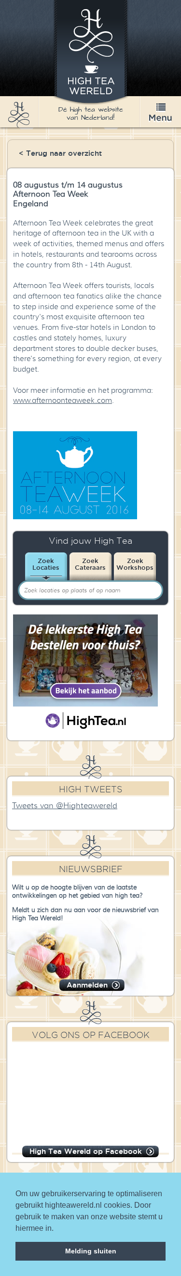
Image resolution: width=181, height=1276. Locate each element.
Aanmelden (87, 985)
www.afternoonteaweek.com (62, 400)
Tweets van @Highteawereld (64, 806)
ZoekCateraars (90, 564)
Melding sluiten (90, 1251)
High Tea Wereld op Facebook (85, 1151)
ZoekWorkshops (134, 564)
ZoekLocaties (45, 564)
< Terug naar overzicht (60, 153)
